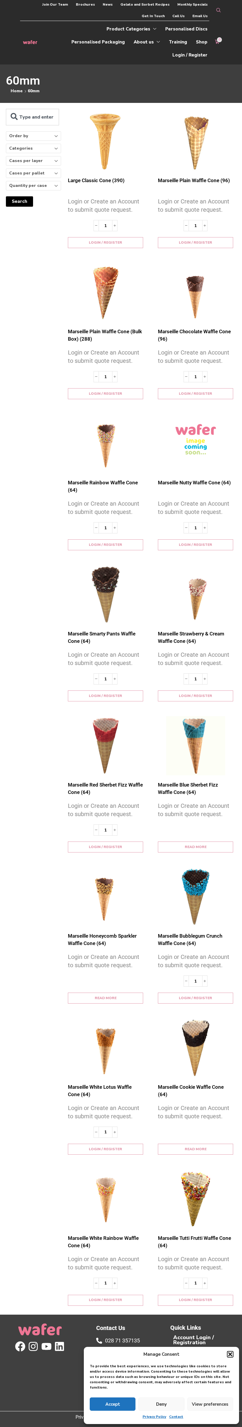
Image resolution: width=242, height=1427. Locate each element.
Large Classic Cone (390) (96, 180)
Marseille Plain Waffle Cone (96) (194, 180)
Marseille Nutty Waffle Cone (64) (194, 483)
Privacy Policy (154, 1416)
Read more (196, 846)
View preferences (210, 1404)
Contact (176, 1416)
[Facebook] (20, 1346)
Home (17, 91)
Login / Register (105, 242)
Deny (161, 1404)
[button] (230, 1354)
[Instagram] (33, 1346)
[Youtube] (46, 1346)
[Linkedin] (59, 1346)
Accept (112, 1404)
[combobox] (32, 117)
